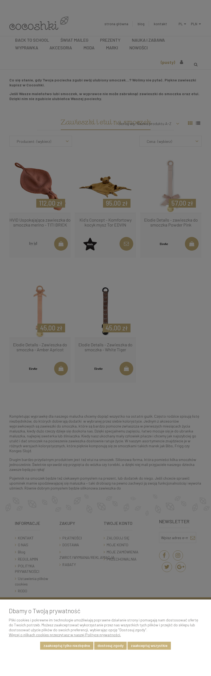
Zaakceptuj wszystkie (149, 645)
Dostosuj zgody (111, 645)
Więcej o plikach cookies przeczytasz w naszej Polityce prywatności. (65, 634)
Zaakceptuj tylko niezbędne (66, 645)
